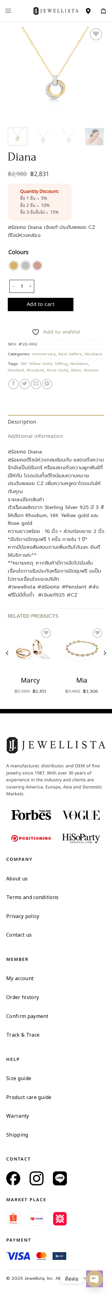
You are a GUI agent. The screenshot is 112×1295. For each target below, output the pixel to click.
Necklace (93, 354)
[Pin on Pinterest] (47, 384)
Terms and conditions (32, 897)
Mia (81, 680)
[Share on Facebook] (13, 384)
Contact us (19, 934)
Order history (22, 997)
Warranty (17, 1115)
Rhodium (35, 370)
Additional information (35, 436)
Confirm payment (27, 1016)
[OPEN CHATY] (94, 1278)
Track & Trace (23, 1034)
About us (17, 878)
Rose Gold (57, 370)
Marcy (30, 680)
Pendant (16, 370)
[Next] (94, 74)
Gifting (61, 363)
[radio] (13, 265)
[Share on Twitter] (25, 384)
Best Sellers (70, 354)
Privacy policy (22, 916)
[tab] (56, 422)
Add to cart (40, 304)
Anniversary (44, 354)
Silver (76, 370)
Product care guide (29, 1097)
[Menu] (8, 10)
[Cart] (103, 11)
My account (20, 978)
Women (91, 370)
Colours (18, 253)
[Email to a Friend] (36, 384)
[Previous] (17, 74)
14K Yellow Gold (36, 363)
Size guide (18, 1078)
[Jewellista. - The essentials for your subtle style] (56, 11)
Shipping (17, 1134)
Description (22, 421)
